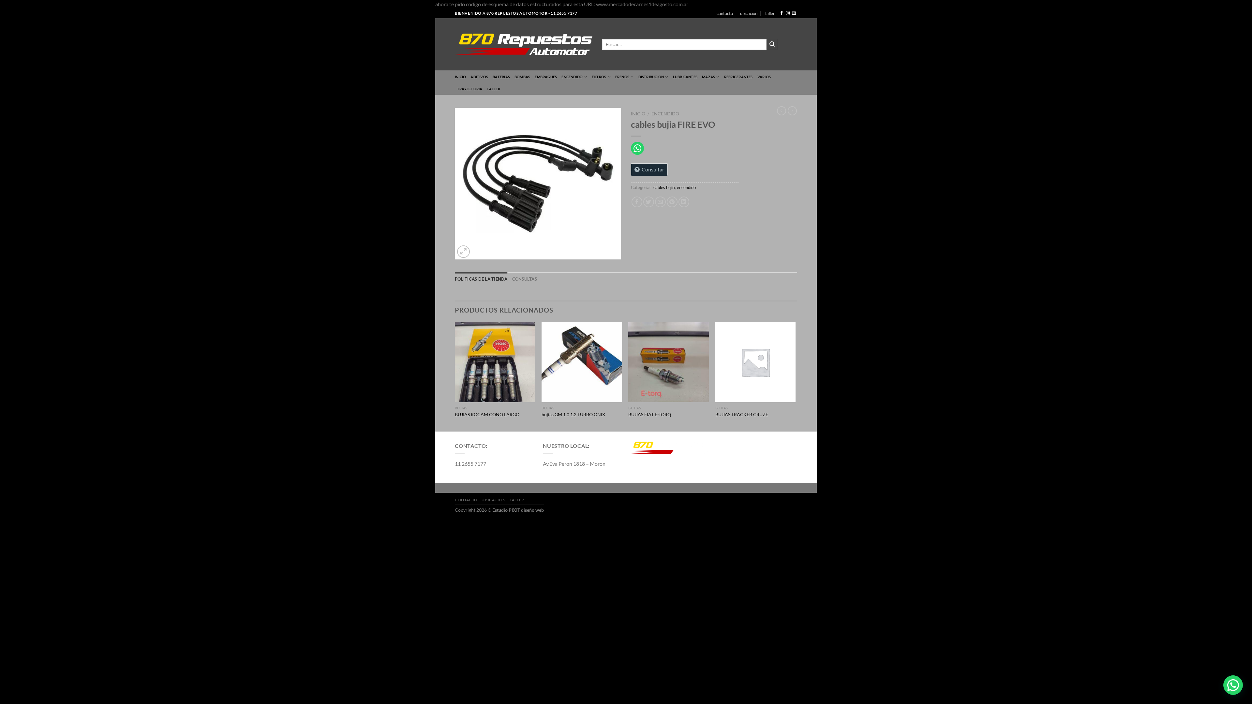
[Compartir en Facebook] (637, 202)
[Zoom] (463, 251)
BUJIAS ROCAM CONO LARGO (487, 414)
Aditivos (479, 77)
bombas (522, 77)
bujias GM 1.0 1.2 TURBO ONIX (573, 414)
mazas (708, 77)
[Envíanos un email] (794, 13)
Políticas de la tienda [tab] (481, 279)
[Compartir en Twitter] (648, 202)
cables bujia (664, 187)
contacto (725, 13)
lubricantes (685, 77)
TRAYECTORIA (469, 89)
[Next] (795, 376)
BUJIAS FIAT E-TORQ (649, 414)
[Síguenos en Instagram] (788, 13)
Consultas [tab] (524, 279)
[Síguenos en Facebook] (781, 13)
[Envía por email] (660, 202)
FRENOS (622, 77)
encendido (572, 77)
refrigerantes (738, 77)
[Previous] (455, 376)
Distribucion (651, 77)
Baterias (501, 77)
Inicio (460, 77)
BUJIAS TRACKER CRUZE (741, 414)
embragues (546, 77)
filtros (599, 77)
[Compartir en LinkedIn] (683, 202)
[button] (1233, 685)
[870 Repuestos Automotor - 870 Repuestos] (523, 44)
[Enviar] (772, 44)
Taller (770, 13)
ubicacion (748, 13)
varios (764, 77)
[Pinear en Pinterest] (672, 202)
